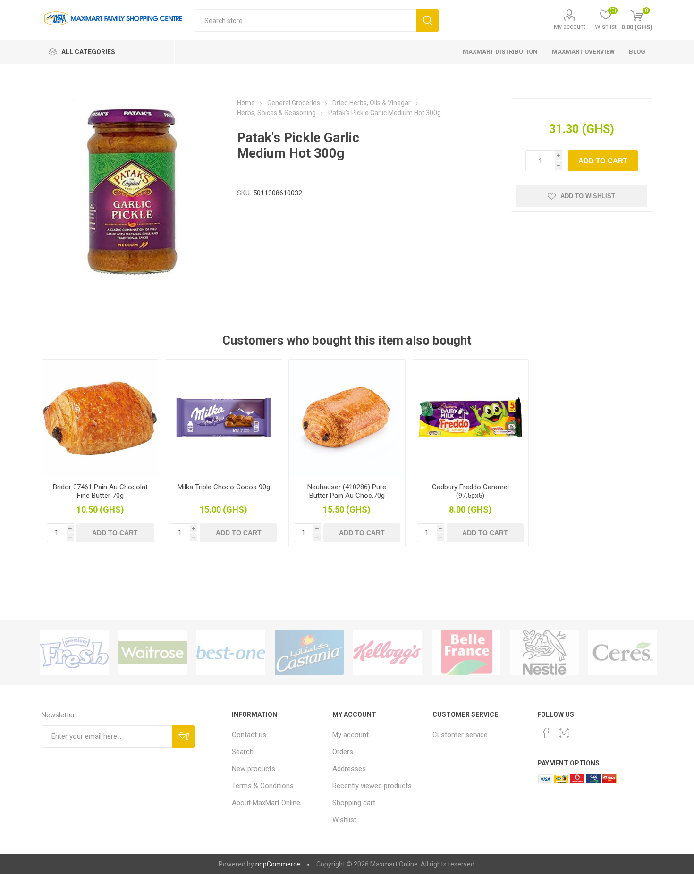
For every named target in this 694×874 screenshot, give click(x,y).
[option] (74, 652)
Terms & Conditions (263, 786)
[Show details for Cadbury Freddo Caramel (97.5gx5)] (470, 418)
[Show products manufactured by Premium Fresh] (74, 652)
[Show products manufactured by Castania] (309, 652)
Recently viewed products (372, 786)
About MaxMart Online (266, 802)
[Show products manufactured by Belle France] (466, 652)
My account (569, 26)
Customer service (460, 735)
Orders (342, 752)
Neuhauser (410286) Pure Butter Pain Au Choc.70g (346, 491)
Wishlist (344, 819)
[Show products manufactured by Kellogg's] (387, 652)
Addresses (349, 769)
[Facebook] (546, 732)
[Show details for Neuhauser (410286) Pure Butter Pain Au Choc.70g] (347, 418)
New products (253, 769)
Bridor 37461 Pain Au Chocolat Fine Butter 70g (100, 491)
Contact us (249, 735)
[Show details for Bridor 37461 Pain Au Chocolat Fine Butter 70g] (100, 418)
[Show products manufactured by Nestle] (544, 652)
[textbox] (305, 20)
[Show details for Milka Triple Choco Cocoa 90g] (223, 418)
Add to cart (602, 161)
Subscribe (183, 736)
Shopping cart (353, 802)
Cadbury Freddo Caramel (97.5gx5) (470, 491)
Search (427, 20)
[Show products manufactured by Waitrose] (152, 652)
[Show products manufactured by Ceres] (622, 652)
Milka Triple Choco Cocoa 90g (224, 487)
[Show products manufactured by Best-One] (230, 652)
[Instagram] (564, 732)
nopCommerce (277, 864)
